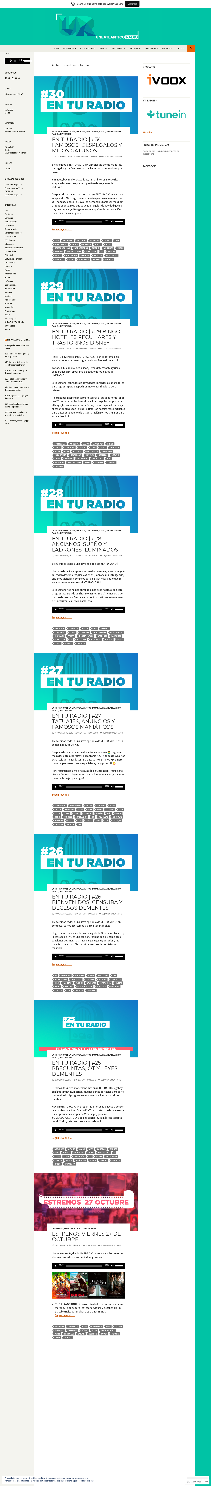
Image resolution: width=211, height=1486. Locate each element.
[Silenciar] (112, 221)
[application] (88, 222)
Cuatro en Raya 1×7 (13, 195)
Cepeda (107, 241)
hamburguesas (62, 248)
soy (106, 821)
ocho (57, 817)
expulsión (107, 451)
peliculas (81, 640)
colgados (69, 448)
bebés (112, 806)
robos (120, 640)
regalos (98, 255)
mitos (120, 248)
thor (57, 1338)
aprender (98, 444)
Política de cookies (85, 1481)
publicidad (71, 255)
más (109, 813)
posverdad (9, 307)
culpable (59, 1330)
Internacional (10, 274)
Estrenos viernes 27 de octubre (86, 1236)
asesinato (73, 1326)
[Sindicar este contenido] (6, 340)
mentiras (108, 248)
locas (76, 813)
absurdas (59, 1149)
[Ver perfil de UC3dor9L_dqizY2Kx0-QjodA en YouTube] (16, 78)
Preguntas (111, 1156)
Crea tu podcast (118, 48)
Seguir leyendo (62, 229)
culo (93, 448)
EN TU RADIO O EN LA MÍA (18, 340)
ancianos (73, 628)
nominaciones (74, 252)
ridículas (117, 817)
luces (57, 459)
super (104, 1334)
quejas (118, 983)
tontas (103, 1160)
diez (57, 983)
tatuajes (116, 821)
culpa (103, 448)
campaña (94, 241)
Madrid (95, 248)
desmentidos (61, 244)
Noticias (68, 1228)
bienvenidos (61, 979)
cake (84, 1326)
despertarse (116, 632)
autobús (81, 241)
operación (91, 252)
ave (114, 975)
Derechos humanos (13, 233)
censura (90, 979)
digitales (59, 636)
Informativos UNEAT (14, 94)
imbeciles (102, 636)
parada (111, 252)
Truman (59, 466)
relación (59, 462)
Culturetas (9, 225)
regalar (85, 255)
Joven (7, 277)
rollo (70, 821)
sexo (98, 821)
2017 (57, 241)
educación (9, 244)
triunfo (109, 259)
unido (58, 1164)
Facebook (149, 166)
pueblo (58, 1160)
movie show (10, 288)
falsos (75, 244)
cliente (118, 1326)
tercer (115, 1334)
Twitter (91, 990)
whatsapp (70, 1164)
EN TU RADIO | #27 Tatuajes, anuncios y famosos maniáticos (83, 721)
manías (99, 813)
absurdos (68, 241)
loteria (87, 813)
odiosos (68, 817)
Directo (103, 48)
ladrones (116, 636)
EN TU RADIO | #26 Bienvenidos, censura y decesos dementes (87, 902)
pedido (58, 255)
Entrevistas (135, 48)
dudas (91, 1153)
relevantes (111, 255)
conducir (79, 1153)
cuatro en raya (11, 221)
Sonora (8, 168)
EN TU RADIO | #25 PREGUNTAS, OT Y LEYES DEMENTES (84, 1068)
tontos (96, 259)
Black (85, 628)
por (109, 459)
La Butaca (9, 281)
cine (117, 241)
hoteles (90, 455)
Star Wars (84, 259)
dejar (57, 451)
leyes (57, 813)
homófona (75, 455)
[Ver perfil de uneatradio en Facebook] (6, 78)
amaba (89, 806)
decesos (102, 979)
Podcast (80, 131)
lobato (115, 455)
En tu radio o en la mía (63, 131)
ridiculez (101, 987)
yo (79, 824)
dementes (115, 979)
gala (90, 809)
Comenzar (132, 4)
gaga (80, 809)
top (68, 990)
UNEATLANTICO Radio (86, 156)
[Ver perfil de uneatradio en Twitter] (9, 78)
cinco (57, 448)
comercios (60, 632)
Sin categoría (10, 318)
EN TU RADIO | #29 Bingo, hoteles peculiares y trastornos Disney (86, 337)
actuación (60, 806)
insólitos (102, 455)
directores (92, 451)
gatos (98, 244)
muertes (91, 983)
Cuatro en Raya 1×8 (13, 184)
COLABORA (167, 48)
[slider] (119, 221)
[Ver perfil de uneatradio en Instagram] (12, 78)
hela (94, 1330)
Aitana (71, 1149)
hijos (99, 809)
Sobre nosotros (88, 48)
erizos (58, 809)
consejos (84, 632)
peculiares (97, 459)
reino (69, 1160)
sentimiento (74, 462)
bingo (110, 444)
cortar (82, 448)
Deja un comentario (111, 156)
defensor (72, 1330)
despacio (77, 451)
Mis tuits (147, 132)
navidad (59, 252)
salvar (81, 1334)
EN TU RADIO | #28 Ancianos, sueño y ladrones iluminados (85, 544)
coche (66, 1153)
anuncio (101, 806)
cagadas (101, 1149)
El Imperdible (10, 251)
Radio (102, 131)
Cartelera (57, 1228)
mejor (118, 813)
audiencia (103, 975)
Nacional (8, 292)
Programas (92, 131)
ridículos (59, 259)
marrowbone (108, 1330)
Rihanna (59, 821)
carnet (113, 1149)
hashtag (67, 983)
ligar (66, 813)
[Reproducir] (55, 221)
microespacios (11, 285)
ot (102, 252)
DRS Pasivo (10, 240)
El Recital (9, 255)
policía (108, 640)
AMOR (86, 444)
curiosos (114, 448)
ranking (69, 987)
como (72, 632)
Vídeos (8, 329)
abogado (59, 1326)
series (71, 259)
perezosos (96, 640)
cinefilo (105, 628)
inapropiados (81, 248)
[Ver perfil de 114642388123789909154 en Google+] (19, 78)
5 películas (60, 444)
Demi (66, 451)
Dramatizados (11, 236)
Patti (57, 1334)
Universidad (65, 134)
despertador (99, 632)
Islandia (110, 809)
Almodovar (75, 806)
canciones (76, 979)
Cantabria (9, 214)
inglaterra (104, 1153)
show (87, 462)
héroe (85, 1330)
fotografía (60, 455)
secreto (93, 1334)
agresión (74, 444)
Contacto (180, 48)
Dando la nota (11, 229)
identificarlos (86, 636)
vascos (70, 824)
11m (6, 210)
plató (99, 1156)
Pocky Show (10, 300)
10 (56, 975)
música (79, 983)
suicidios (114, 987)
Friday (71, 636)
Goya (108, 244)
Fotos (7, 270)
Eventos (8, 266)
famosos (86, 244)
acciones (79, 975)
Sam (79, 821)
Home (56, 48)
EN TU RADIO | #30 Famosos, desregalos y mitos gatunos (87, 145)
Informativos (152, 48)
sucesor (99, 462)
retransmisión (84, 987)
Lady (120, 809)
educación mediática (14, 248)
